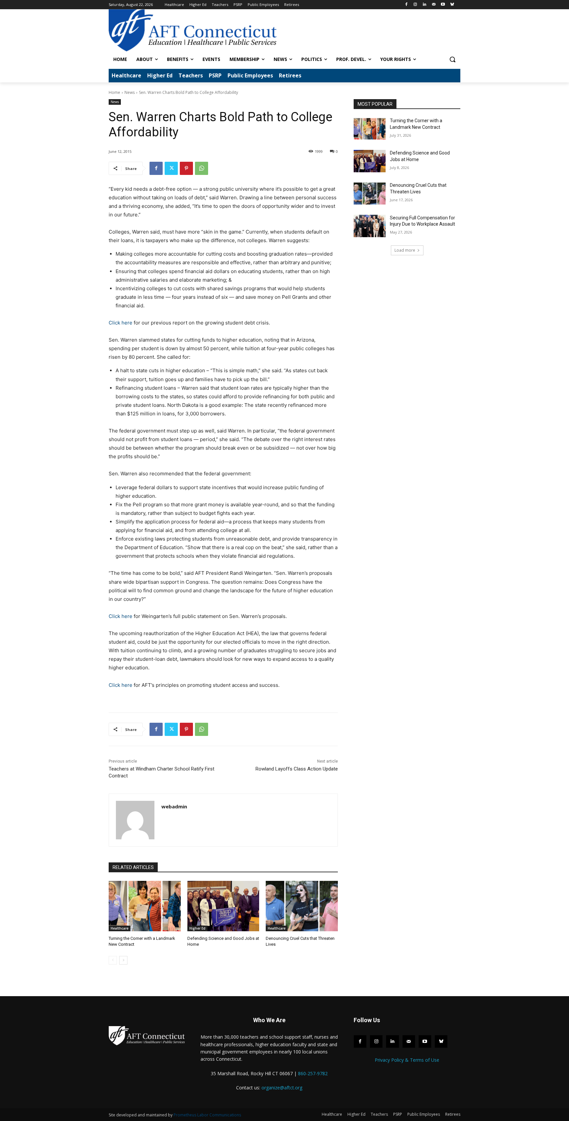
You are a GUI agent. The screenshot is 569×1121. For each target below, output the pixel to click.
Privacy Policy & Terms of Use (407, 1060)
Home (114, 92)
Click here (120, 323)
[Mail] (434, 5)
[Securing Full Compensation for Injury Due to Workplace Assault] (370, 226)
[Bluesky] (452, 5)
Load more (404, 250)
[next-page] (123, 960)
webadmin (174, 806)
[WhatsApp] (201, 168)
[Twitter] (171, 168)
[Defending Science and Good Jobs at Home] (223, 906)
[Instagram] (415, 5)
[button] (452, 59)
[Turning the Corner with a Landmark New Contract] (145, 906)
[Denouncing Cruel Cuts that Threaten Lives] (302, 906)
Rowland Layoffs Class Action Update (297, 769)
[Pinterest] (186, 168)
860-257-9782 (313, 1073)
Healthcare (119, 928)
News (129, 92)
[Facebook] (406, 5)
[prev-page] (113, 960)
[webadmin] (135, 820)
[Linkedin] (424, 5)
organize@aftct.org (281, 1087)
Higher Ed (197, 928)
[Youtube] (443, 5)
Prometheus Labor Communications (207, 1115)
